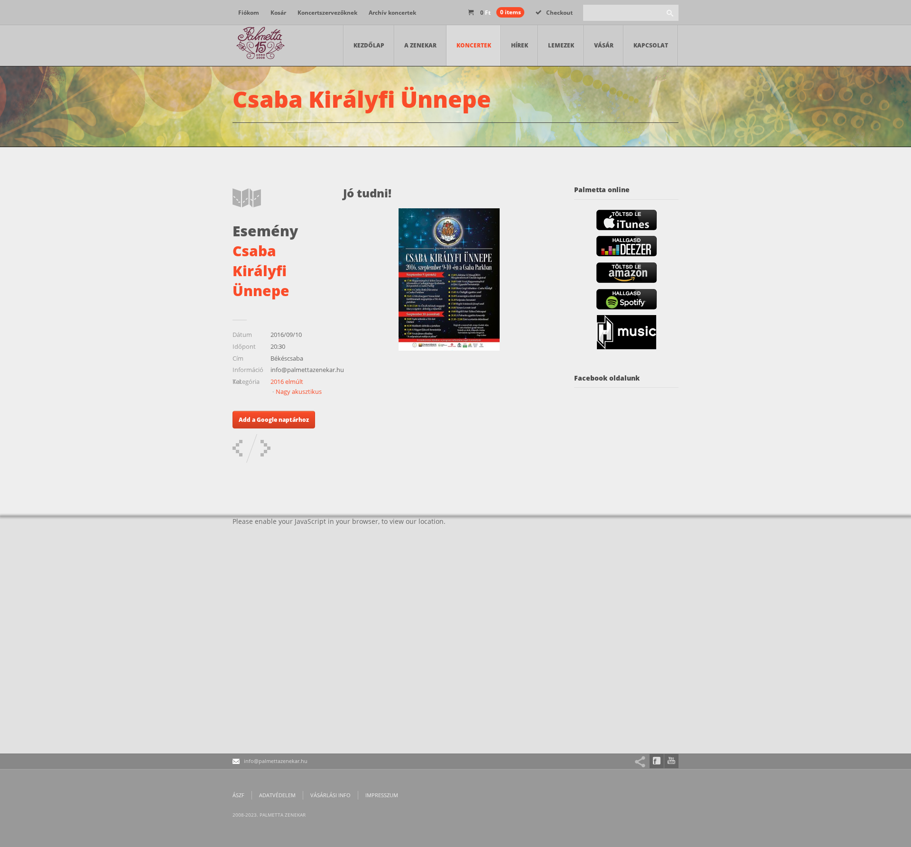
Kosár (278, 13)
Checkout (559, 13)
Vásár (604, 45)
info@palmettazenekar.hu (275, 760)
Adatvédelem (277, 795)
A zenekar (420, 45)
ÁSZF (238, 795)
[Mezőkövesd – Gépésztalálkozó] (265, 448)
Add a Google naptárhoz (274, 420)
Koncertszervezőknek (327, 13)
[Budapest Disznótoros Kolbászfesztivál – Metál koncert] (237, 448)
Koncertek (473, 45)
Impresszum (381, 795)
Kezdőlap (368, 45)
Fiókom (248, 13)
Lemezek (561, 45)
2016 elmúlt (286, 381)
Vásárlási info (330, 795)
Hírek (519, 45)
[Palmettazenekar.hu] (260, 45)
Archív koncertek (392, 13)
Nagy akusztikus (299, 391)
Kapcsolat (650, 45)
